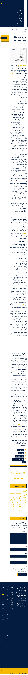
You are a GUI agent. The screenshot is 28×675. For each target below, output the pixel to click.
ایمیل (25, 553)
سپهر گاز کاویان (19, 424)
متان (12, 73)
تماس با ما (12, 613)
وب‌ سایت (24, 559)
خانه (12, 598)
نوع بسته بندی (21, 54)
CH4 (22, 459)
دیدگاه (25, 531)
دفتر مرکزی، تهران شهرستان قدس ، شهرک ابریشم (7, 608)
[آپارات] (25, 610)
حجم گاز (22, 53)
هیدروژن (25, 304)
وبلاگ (25, 506)
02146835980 (7, 641)
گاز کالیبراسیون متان (22, 65)
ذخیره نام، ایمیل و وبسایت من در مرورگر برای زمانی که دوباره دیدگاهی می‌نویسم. (19, 569)
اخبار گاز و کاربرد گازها (19, 456)
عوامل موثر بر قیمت (20, 51)
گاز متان (24, 462)
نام (25, 546)
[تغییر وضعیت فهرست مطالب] (23, 49)
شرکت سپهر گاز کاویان (19, 61)
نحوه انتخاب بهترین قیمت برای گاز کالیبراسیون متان (19, 59)
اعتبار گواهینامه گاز (20, 56)
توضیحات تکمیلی (20, 57)
